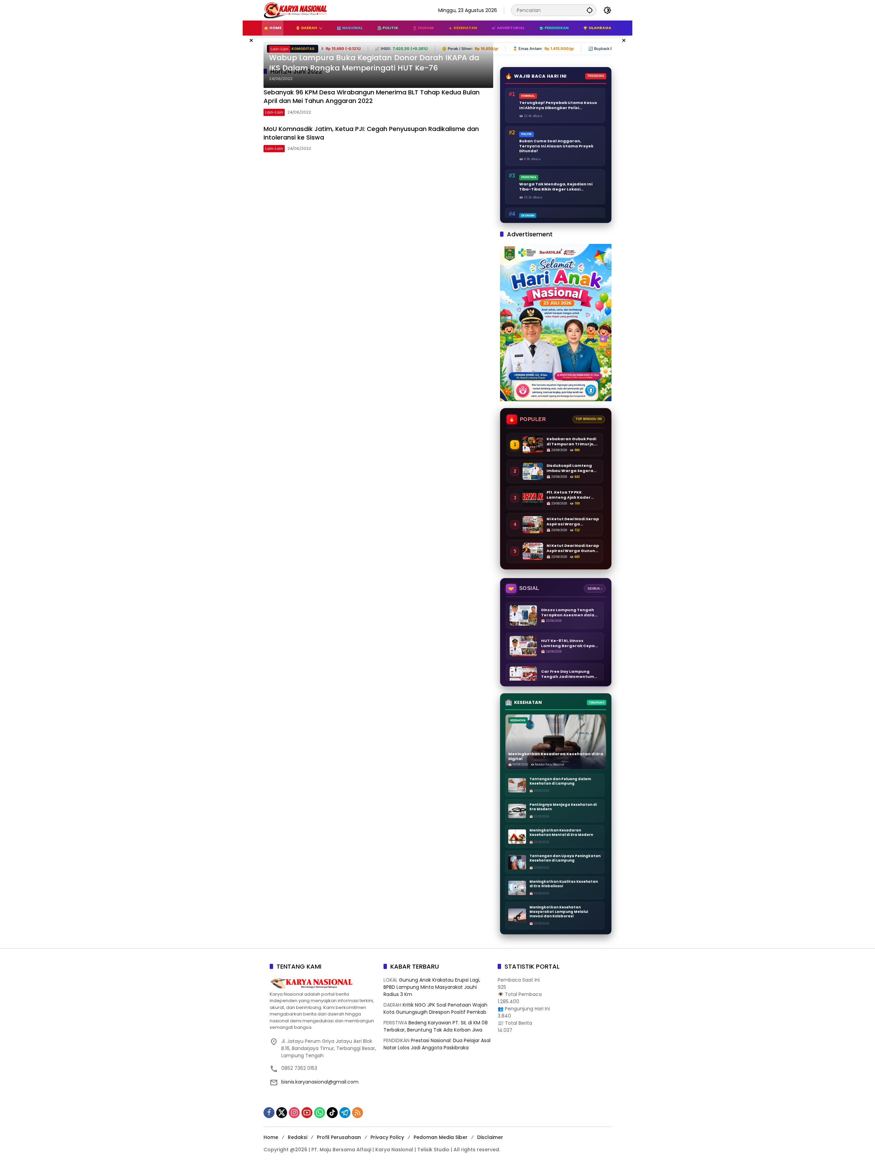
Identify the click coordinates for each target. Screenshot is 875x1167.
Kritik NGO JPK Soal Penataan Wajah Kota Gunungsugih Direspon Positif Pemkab (435, 1008)
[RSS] (357, 1112)
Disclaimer (490, 1137)
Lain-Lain (279, 49)
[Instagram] (294, 1112)
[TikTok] (332, 1112)
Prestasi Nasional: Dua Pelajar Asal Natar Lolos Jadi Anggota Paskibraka (436, 1044)
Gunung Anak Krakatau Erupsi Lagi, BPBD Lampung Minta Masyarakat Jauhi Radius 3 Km (431, 987)
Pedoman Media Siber (441, 1137)
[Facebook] (269, 1112)
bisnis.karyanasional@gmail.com (320, 1081)
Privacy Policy (387, 1137)
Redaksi (297, 1137)
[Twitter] (281, 1112)
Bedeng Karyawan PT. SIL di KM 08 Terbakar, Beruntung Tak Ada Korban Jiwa (435, 1026)
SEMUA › (595, 588)
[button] (589, 10)
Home (271, 1137)
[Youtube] (306, 1112)
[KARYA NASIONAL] (295, 9)
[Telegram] (344, 1112)
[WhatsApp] (319, 1112)
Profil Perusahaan (339, 1137)
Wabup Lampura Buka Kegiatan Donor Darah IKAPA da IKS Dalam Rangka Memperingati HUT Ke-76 (374, 63)
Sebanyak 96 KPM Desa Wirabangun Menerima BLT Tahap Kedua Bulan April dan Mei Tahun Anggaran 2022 (372, 96)
